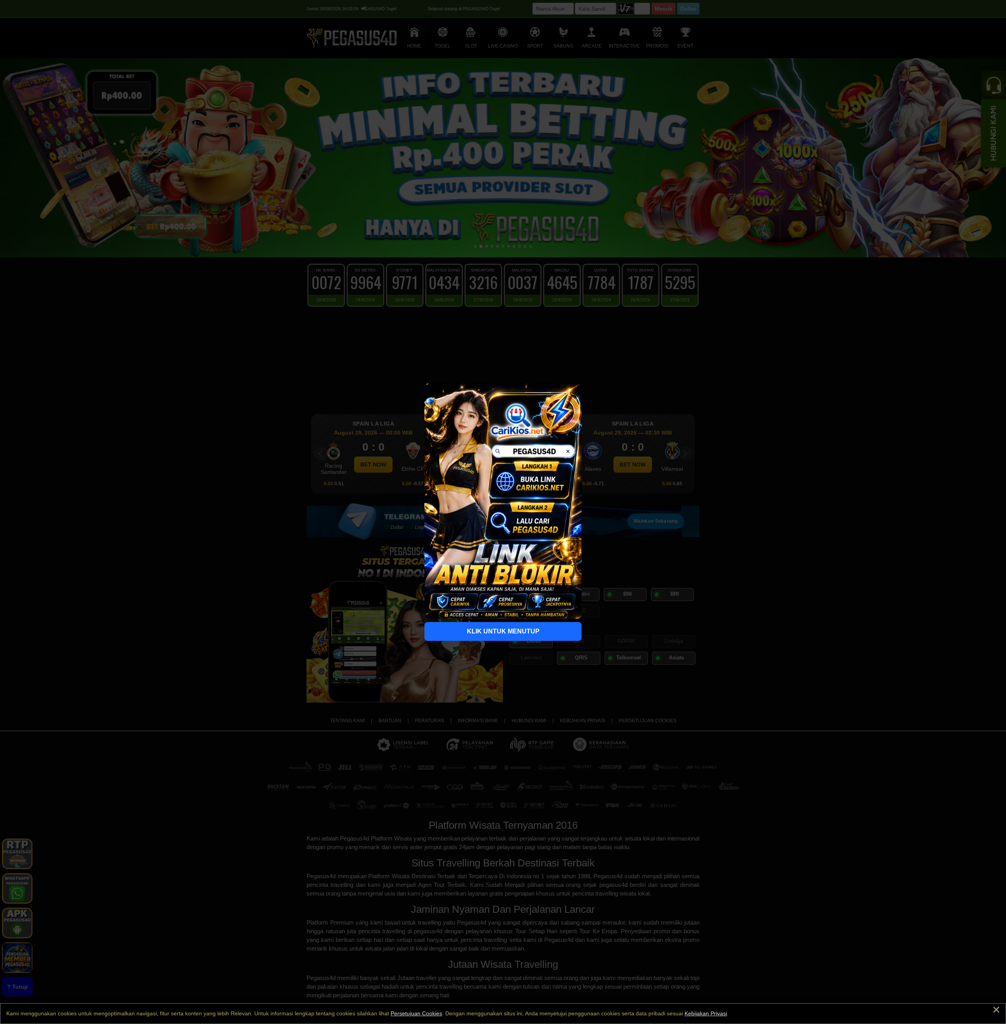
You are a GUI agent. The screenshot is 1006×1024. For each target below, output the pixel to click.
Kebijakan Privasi (706, 1013)
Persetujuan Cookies (416, 1013)
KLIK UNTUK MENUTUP (503, 631)
